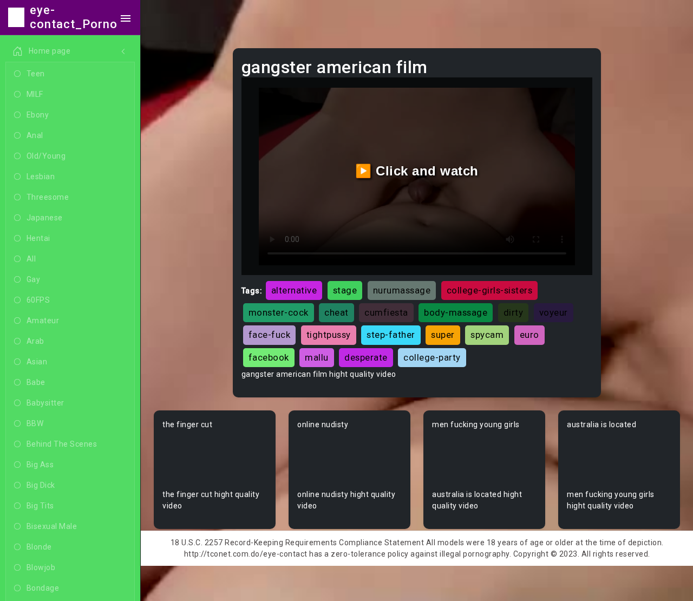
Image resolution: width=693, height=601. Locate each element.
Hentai (38, 238)
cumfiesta (386, 312)
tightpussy (328, 334)
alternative (294, 290)
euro (529, 334)
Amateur (43, 320)
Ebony (38, 114)
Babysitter (45, 403)
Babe (36, 382)
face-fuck (270, 334)
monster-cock (279, 312)
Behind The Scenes (62, 444)
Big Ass (40, 464)
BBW (35, 423)
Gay (34, 279)
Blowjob (41, 567)
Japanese (45, 217)
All (31, 258)
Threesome (48, 197)
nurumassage (402, 290)
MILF (35, 94)
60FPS (38, 300)
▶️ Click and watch (417, 171)
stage (345, 290)
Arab (35, 341)
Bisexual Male (52, 526)
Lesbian (41, 176)
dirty (514, 312)
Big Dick (41, 485)
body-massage (455, 312)
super (443, 334)
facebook (269, 357)
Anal (35, 135)
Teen (36, 73)
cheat (336, 312)
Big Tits (40, 505)
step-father (391, 334)
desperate (366, 357)
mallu (317, 357)
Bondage (43, 588)
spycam (487, 334)
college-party (432, 357)
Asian (37, 361)
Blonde (39, 547)
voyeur (553, 312)
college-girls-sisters (490, 290)
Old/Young (46, 156)
